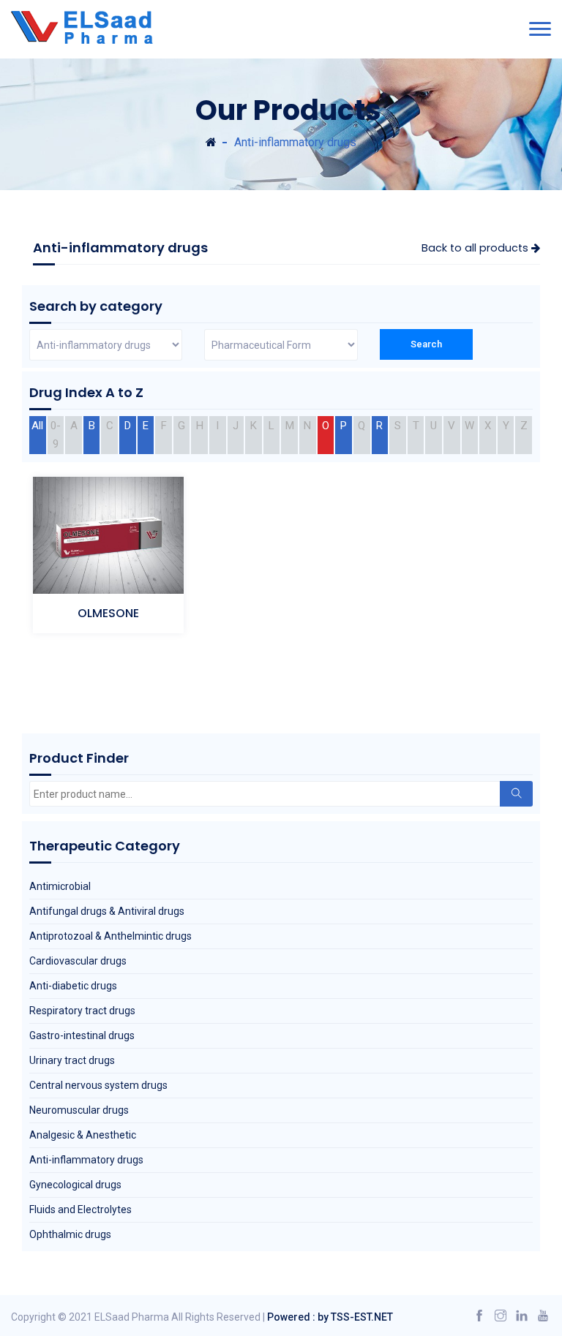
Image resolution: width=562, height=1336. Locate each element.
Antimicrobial (60, 886)
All (37, 425)
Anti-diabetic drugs (73, 986)
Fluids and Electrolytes (80, 1209)
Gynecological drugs (75, 1184)
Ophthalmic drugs (70, 1234)
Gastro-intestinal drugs (82, 1035)
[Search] (516, 794)
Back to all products (476, 248)
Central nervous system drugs (98, 1085)
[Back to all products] (211, 142)
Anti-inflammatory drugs (86, 1160)
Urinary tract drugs (72, 1060)
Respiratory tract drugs (82, 1010)
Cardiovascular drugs (78, 961)
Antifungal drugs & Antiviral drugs (106, 911)
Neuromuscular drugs (79, 1110)
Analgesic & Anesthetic (82, 1135)
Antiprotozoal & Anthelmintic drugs (110, 936)
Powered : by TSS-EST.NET (330, 1317)
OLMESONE (108, 613)
